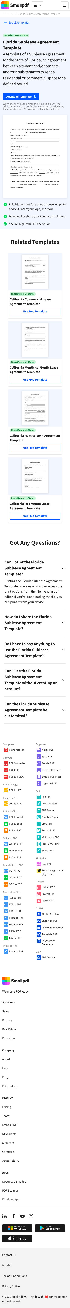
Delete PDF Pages (51, 770)
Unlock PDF (48, 887)
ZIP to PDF (15, 931)
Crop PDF (47, 824)
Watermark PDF (50, 837)
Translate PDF (49, 934)
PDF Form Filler (50, 844)
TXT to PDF (15, 898)
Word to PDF (16, 844)
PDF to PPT (15, 830)
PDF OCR (14, 770)
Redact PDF (48, 830)
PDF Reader (48, 810)
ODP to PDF (15, 884)
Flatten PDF (48, 901)
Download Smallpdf (14, 1182)
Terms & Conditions (14, 1276)
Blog (5, 1077)
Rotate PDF (48, 763)
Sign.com (8, 1143)
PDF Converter (17, 763)
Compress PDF (17, 750)
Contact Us (9, 1255)
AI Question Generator (48, 942)
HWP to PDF (15, 911)
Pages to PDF (16, 951)
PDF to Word (16, 817)
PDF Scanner (49, 957)
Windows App (11, 1200)
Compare (8, 1152)
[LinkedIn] (4, 1216)
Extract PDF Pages (51, 777)
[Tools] (37, 5)
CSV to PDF (15, 938)
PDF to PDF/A (16, 777)
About (6, 1059)
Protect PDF (48, 894)
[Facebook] (13, 1216)
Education (8, 1038)
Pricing (6, 1107)
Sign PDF (47, 864)
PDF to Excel (16, 824)
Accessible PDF (11, 1161)
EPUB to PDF (16, 924)
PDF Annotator (50, 804)
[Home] (4, 14)
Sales (5, 1011)
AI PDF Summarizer (52, 927)
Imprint (7, 1265)
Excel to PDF (16, 851)
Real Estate (9, 1029)
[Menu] (65, 5)
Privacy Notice (11, 1286)
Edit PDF (46, 797)
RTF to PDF (15, 904)
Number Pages (50, 817)
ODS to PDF (15, 877)
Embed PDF (9, 1125)
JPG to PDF (15, 804)
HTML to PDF (16, 918)
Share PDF (47, 851)
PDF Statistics (10, 1086)
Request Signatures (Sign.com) (52, 872)
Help (5, 1068)
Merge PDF (48, 750)
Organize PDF (49, 783)
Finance (7, 1020)
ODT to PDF (15, 871)
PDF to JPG (15, 790)
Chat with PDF (49, 921)
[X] (31, 1216)
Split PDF (47, 757)
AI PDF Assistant (51, 914)
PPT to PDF (15, 857)
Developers (9, 1134)
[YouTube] (22, 1216)
